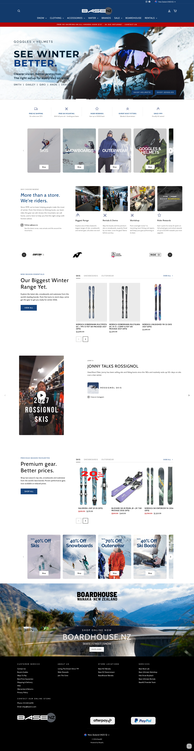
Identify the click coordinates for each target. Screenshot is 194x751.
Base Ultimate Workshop (148, 672)
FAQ (19, 686)
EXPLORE (97, 649)
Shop (44, 167)
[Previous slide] (23, 150)
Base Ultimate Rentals (147, 679)
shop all (28, 491)
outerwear (107, 276)
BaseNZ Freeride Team (147, 682)
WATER (92, 18)
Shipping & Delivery (25, 682)
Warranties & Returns (25, 689)
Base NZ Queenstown (106, 672)
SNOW (41, 18)
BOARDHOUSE (133, 18)
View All (28, 308)
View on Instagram (97, 397)
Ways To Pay (22, 675)
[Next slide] (170, 150)
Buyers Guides (22, 672)
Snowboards (91, 276)
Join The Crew (63, 675)
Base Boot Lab (144, 669)
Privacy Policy (22, 692)
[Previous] (24, 255)
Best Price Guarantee (25, 679)
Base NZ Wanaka (104, 669)
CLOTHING (56, 18)
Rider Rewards (63, 672)
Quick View (92, 318)
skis (78, 459)
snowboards (91, 459)
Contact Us (21, 669)
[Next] (170, 255)
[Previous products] (78, 339)
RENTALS (150, 18)
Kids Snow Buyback (146, 675)
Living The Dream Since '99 (68, 669)
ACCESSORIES (75, 18)
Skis (78, 276)
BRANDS (106, 18)
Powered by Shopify (97, 742)
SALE (117, 18)
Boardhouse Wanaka (106, 675)
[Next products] (85, 339)
